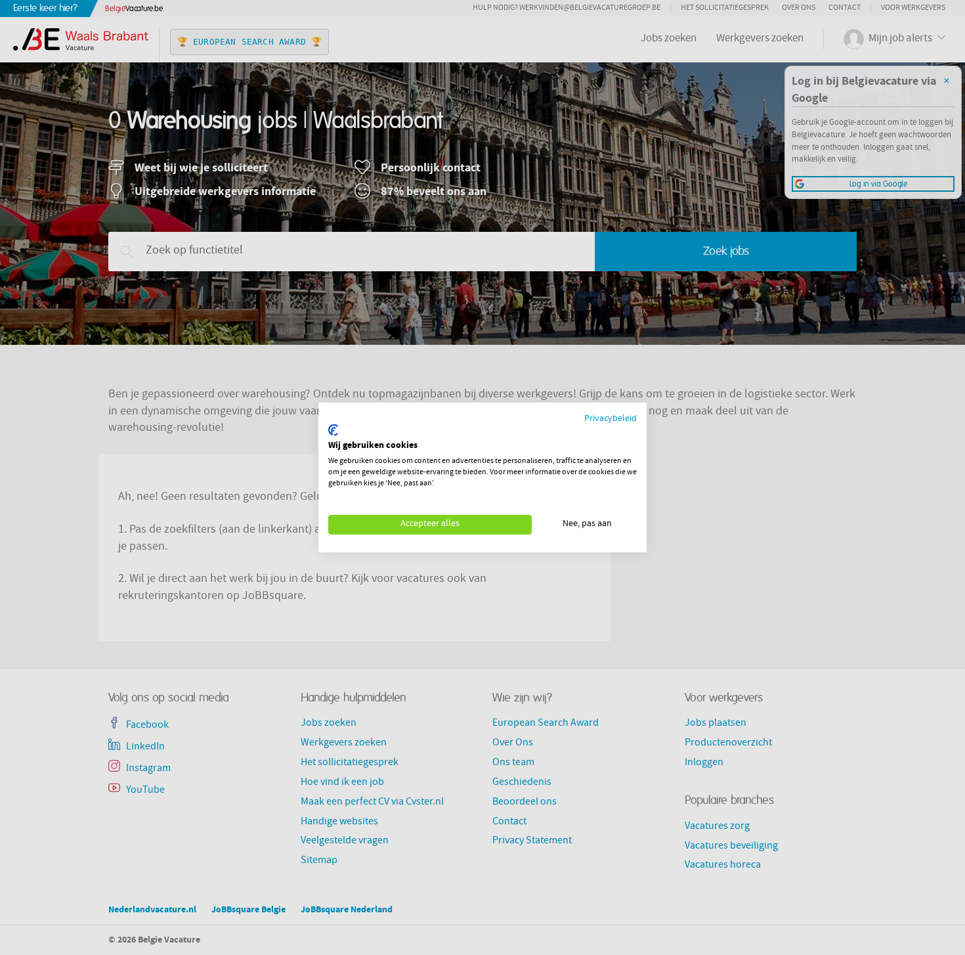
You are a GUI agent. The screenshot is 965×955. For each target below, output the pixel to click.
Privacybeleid (610, 419)
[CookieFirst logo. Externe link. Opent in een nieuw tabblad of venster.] (333, 430)
